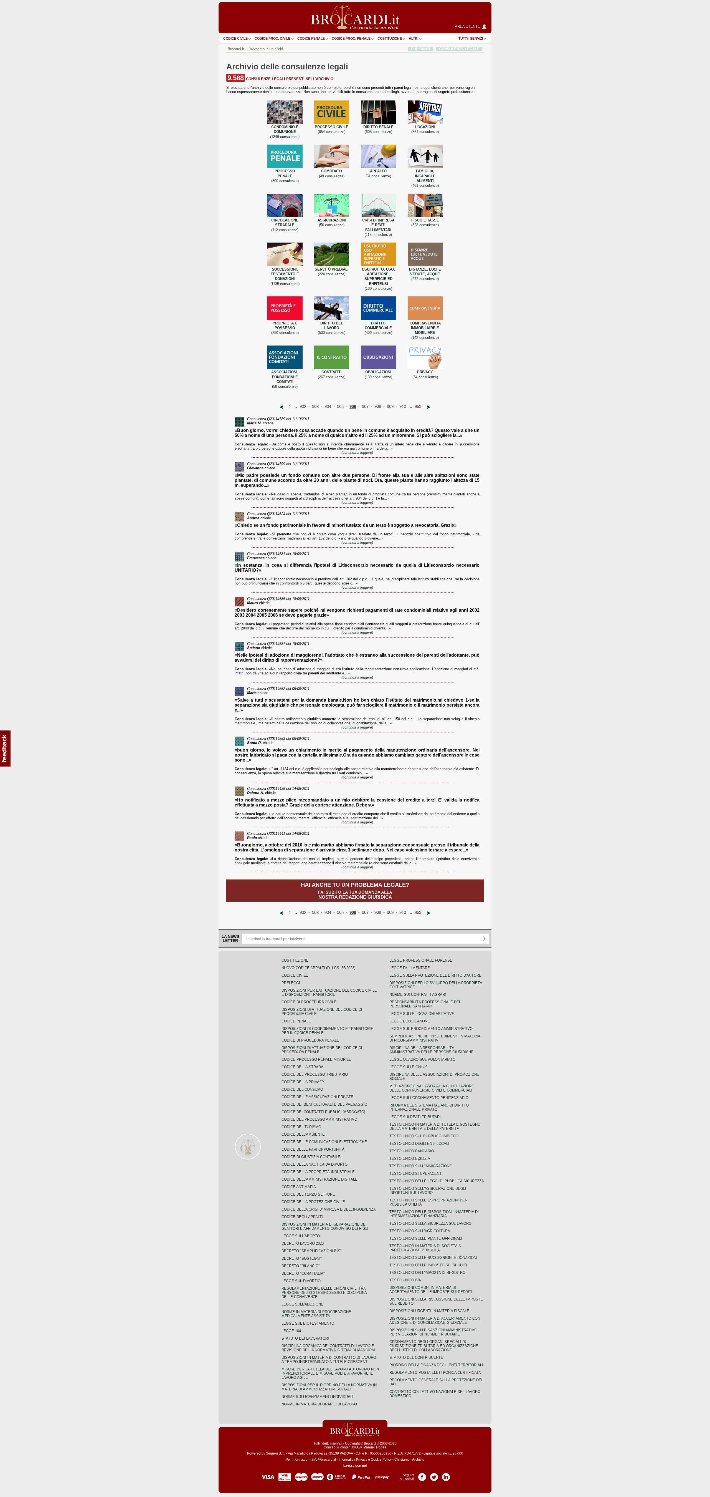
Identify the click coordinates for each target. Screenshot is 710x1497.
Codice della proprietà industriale (318, 1172)
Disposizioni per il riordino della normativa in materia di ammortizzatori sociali (329, 1387)
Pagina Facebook (422, 1475)
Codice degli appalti (302, 1217)
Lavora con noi (355, 1466)
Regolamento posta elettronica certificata (435, 1372)
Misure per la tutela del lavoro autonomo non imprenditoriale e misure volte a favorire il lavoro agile (330, 1373)
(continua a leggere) (357, 452)
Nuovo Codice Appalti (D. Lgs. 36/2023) (318, 968)
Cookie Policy (381, 1459)
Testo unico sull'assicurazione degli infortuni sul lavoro (427, 1190)
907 (365, 406)
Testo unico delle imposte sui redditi (428, 1265)
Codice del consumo (302, 1089)
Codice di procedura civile (309, 1002)
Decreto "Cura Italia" (303, 1273)
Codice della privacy (303, 1082)
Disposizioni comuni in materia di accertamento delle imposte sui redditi (430, 1290)
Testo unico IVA (405, 1280)
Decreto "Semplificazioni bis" (312, 1251)
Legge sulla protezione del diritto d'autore (435, 975)
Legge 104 (291, 1331)
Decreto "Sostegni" (302, 1258)
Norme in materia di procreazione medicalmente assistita (316, 1314)
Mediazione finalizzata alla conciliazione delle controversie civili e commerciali (431, 1088)
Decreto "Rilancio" (301, 1266)
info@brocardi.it (324, 1459)
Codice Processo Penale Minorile (316, 1059)
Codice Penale (311, 39)
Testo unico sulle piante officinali (425, 1238)
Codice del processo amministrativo (319, 1119)
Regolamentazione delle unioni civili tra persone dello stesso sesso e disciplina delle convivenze (324, 1292)
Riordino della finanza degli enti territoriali (436, 1365)
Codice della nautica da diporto (315, 1164)
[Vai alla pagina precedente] (281, 407)
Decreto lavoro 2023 (303, 1243)
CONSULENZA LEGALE (459, 49)
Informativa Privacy (353, 1459)
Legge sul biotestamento (308, 1323)
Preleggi (291, 983)
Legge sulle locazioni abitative (421, 1014)
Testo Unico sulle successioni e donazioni (433, 1258)
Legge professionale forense (420, 960)
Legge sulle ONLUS (408, 1067)
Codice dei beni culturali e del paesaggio (324, 1104)
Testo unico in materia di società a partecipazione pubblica (425, 1248)
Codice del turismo (301, 1127)
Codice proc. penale (351, 39)
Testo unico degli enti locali (419, 1143)
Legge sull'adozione (302, 1304)
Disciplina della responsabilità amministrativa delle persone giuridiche (431, 1050)
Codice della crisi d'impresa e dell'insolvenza (329, 1209)
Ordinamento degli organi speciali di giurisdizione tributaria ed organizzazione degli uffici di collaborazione (433, 1346)
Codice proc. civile (272, 39)
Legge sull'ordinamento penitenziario (428, 1098)
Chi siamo (402, 1459)
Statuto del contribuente (416, 1357)
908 (377, 406)
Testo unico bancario (411, 1151)
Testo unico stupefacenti (416, 1173)
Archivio (418, 1459)
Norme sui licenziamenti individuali (317, 1397)
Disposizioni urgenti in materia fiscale (429, 1311)
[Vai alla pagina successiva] (429, 407)
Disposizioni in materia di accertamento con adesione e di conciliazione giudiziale (434, 1320)
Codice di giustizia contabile (311, 1157)
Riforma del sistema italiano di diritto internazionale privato (429, 1107)
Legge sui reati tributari (415, 1117)
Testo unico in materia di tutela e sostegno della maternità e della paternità (434, 1126)
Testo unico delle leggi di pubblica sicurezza (436, 1181)
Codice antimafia (299, 1187)
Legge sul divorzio (301, 1281)
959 (418, 406)
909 (390, 406)
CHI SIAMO (420, 49)
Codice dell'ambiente (303, 1134)
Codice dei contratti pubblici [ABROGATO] (323, 1112)
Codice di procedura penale (310, 1040)
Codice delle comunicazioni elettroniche (324, 1142)
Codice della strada (302, 1067)
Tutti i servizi (470, 39)
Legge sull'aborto (301, 1236)
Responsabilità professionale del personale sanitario (425, 1004)
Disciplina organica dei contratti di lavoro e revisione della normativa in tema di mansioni (328, 1348)
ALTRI (413, 39)
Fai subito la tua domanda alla (355, 891)
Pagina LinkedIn (446, 1475)
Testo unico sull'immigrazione (420, 1166)
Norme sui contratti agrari (417, 994)
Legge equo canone (409, 1021)
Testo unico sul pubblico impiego (423, 1136)
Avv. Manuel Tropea (371, 1447)
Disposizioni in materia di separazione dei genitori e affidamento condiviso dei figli (325, 1226)
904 (327, 406)
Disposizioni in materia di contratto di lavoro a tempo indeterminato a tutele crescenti (329, 1359)
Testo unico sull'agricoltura (419, 1231)
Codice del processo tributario (315, 1074)
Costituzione (389, 39)
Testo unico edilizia (409, 1158)
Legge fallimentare (409, 968)
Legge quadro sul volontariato (422, 1059)
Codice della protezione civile (313, 1202)
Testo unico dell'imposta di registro (427, 1273)
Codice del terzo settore (308, 1194)
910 (402, 406)
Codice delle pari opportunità (313, 1149)
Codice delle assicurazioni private (317, 1097)
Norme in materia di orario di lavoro (319, 1404)
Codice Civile (235, 39)
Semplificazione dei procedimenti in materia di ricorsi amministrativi (434, 1038)
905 (340, 406)
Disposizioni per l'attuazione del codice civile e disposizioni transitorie (329, 992)
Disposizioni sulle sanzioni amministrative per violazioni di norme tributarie (433, 1332)
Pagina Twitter (434, 1475)
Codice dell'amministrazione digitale (319, 1179)
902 (303, 406)
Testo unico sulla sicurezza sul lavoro (430, 1223)
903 (315, 406)
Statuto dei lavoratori (305, 1338)
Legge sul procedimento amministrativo (431, 1029)
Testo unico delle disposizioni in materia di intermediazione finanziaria (434, 1214)
